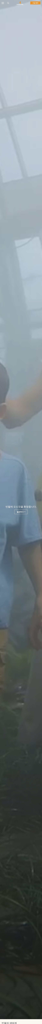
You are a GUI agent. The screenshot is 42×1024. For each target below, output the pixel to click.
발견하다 (20, 512)
